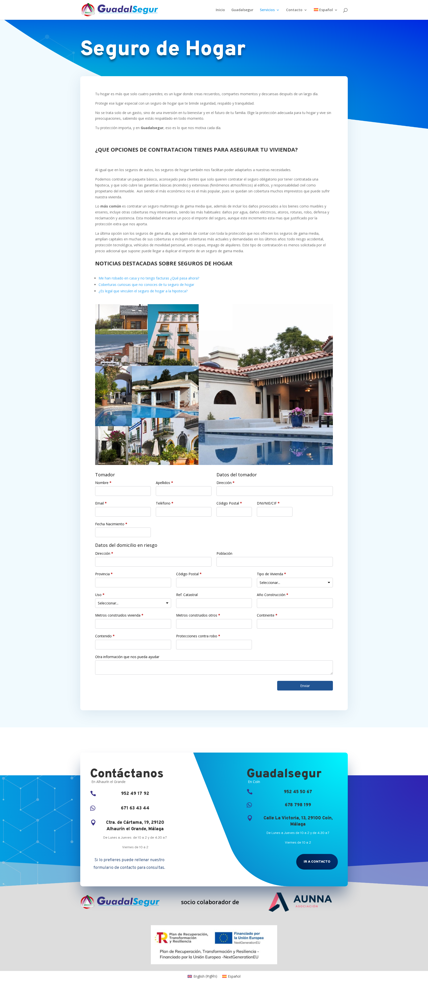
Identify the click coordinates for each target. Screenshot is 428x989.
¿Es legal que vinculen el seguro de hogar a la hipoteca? (143, 291)
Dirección (225, 482)
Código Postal (229, 503)
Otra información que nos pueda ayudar (127, 656)
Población (224, 553)
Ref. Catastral (187, 594)
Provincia (104, 574)
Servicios (267, 10)
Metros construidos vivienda (119, 615)
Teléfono (164, 503)
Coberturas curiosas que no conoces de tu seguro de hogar (146, 284)
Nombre (103, 482)
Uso (100, 594)
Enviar (305, 685)
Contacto (294, 10)
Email (101, 503)
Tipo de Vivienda (271, 574)
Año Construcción (272, 594)
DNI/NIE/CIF (268, 503)
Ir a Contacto (317, 862)
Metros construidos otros (198, 615)
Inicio (220, 10)
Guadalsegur (242, 10)
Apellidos (164, 482)
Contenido (105, 636)
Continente (267, 615)
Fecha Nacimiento (111, 524)
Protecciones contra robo (198, 636)
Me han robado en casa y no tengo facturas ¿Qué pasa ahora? (149, 278)
